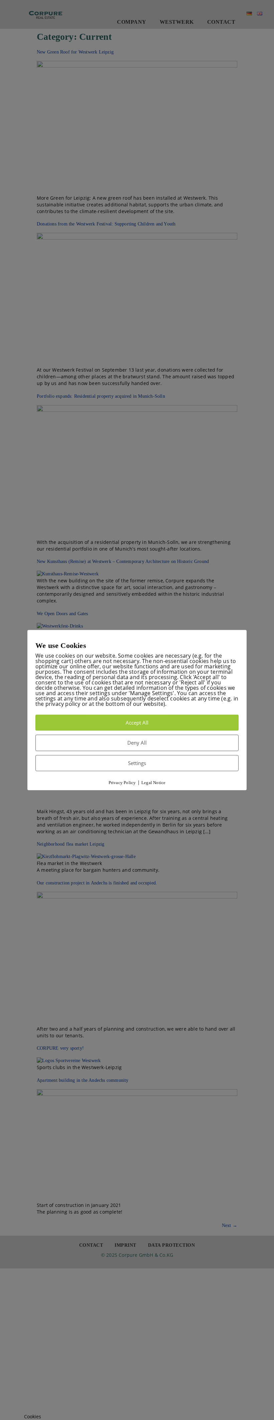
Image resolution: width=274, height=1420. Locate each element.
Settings (137, 763)
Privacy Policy (122, 782)
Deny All (137, 742)
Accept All (137, 722)
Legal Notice (153, 782)
